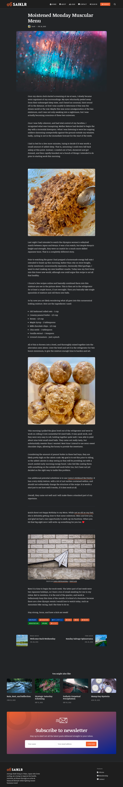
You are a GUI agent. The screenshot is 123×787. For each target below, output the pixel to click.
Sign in (94, 4)
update (33, 620)
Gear (73, 4)
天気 (69, 620)
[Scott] (29, 26)
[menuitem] (53, 4)
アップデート (58, 620)
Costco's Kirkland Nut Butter (80, 478)
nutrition (34, 623)
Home (54, 4)
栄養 (45, 623)
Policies (101, 772)
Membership (103, 776)
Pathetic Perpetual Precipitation (72, 697)
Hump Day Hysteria (100, 696)
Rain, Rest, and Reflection (19, 696)
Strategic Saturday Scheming (43, 697)
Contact (83, 4)
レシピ (55, 623)
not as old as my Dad (83, 512)
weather (45, 620)
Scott (33, 26)
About (63, 4)
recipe (86, 620)
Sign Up (106, 4)
